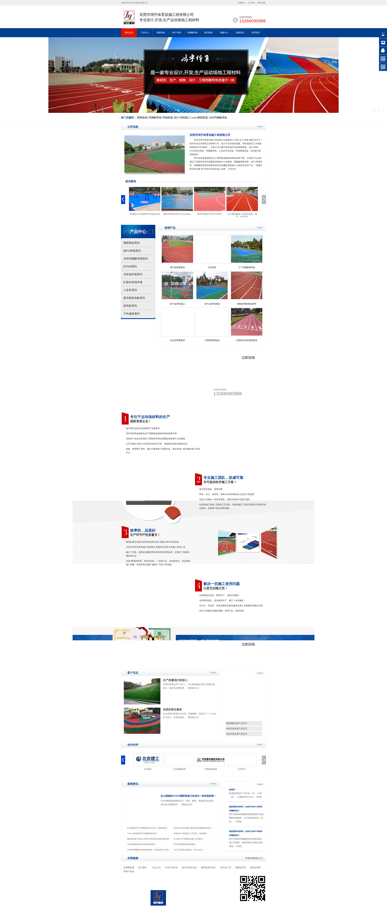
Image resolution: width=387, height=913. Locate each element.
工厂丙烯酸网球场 (246, 267)
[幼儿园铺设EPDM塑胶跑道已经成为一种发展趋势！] (141, 808)
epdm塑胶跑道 (199, 117)
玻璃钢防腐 (129, 867)
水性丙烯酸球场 (218, 117)
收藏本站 (241, 3)
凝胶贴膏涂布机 (208, 867)
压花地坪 (212, 267)
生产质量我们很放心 (175, 680)
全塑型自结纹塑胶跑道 (246, 340)
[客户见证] (213, 673)
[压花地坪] (212, 249)
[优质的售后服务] (142, 721)
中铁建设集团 (178, 769)
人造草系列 (130, 290)
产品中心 (145, 32)
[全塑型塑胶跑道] (212, 321)
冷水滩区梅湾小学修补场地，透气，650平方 (242, 215)
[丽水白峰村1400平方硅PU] (209, 199)
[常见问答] (260, 785)
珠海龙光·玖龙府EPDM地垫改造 (145, 214)
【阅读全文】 (193, 688)
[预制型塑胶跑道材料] (246, 285)
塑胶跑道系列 (131, 242)
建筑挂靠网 (255, 867)
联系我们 (256, 32)
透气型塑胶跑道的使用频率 (184, 844)
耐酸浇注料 (240, 867)
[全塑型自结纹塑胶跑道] (246, 321)
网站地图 (261, 3)
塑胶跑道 (160, 32)
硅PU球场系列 (132, 250)
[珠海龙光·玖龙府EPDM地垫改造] (144, 199)
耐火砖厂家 (226, 867)
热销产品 (170, 227)
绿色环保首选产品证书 (236, 728)
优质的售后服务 (172, 709)
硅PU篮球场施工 (177, 304)
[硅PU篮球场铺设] (212, 285)
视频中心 (224, 32)
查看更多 (232, 169)
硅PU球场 (176, 32)
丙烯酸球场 (192, 32)
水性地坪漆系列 (132, 274)
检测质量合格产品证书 (236, 723)
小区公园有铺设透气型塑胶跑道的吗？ (142, 833)
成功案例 (208, 32)
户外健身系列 (131, 313)
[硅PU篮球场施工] (177, 285)
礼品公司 (156, 867)
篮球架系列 (130, 305)
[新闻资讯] (213, 784)
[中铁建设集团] (177, 759)
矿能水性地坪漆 (132, 282)
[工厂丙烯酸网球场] (246, 249)
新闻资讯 (240, 32)
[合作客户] (209, 759)
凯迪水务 (240, 769)
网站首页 (129, 32)
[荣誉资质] (260, 674)
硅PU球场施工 (182, 117)
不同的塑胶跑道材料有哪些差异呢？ (141, 844)
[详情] (239, 799)
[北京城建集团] (146, 759)
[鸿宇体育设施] (123, 199)
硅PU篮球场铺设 (212, 304)
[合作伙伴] (259, 745)
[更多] (259, 127)
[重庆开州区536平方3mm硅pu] (177, 199)
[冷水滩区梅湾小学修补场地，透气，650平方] (242, 199)
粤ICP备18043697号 (190, 900)
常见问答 (234, 784)
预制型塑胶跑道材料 (246, 304)
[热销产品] (259, 228)
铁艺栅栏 (142, 867)
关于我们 (251, 3)
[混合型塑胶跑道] (177, 321)
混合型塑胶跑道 (177, 340)
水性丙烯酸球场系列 (135, 258)
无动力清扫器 (171, 867)
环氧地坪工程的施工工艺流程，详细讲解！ (191, 833)
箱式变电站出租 (189, 867)
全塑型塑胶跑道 (212, 340)
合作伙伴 (132, 744)
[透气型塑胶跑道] (177, 249)
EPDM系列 (130, 266)
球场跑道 (168, 117)
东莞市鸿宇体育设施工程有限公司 (210, 134)
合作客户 (209, 769)
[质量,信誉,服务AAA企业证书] (248, 698)
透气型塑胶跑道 (177, 267)
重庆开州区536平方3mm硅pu (177, 214)
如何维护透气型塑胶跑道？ (240, 833)
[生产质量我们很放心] (142, 691)
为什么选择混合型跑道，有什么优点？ (189, 850)
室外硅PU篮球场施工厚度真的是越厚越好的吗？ (193, 828)
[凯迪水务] (240, 759)
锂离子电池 (129, 871)
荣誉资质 (234, 673)
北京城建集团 (146, 769)
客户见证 (132, 672)
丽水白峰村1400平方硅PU (209, 214)
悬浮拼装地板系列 (134, 297)
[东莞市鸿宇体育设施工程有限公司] (154, 155)
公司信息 (132, 126)
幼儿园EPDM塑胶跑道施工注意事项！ (189, 839)
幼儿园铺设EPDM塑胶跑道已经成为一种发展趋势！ (188, 796)
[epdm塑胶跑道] (248, 356)
